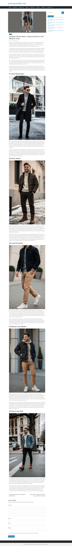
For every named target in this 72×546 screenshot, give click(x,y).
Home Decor (15, 7)
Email (9, 523)
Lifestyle (27, 7)
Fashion (10, 34)
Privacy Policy (50, 7)
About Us (38, 7)
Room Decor (32, 7)
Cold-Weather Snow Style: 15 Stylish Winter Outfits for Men (17, 495)
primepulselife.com (17, 3)
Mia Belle (17, 40)
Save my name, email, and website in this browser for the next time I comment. (23, 533)
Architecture (21, 7)
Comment (10, 505)
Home (10, 7)
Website (9, 527)
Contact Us (43, 7)
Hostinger (46, 544)
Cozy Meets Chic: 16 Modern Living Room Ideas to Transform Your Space (37, 495)
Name (9, 518)
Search (63, 12)
